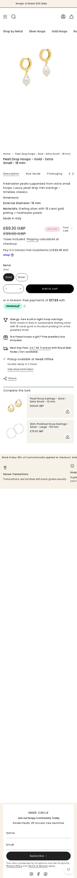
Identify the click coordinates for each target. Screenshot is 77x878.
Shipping (32, 239)
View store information (20, 369)
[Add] (67, 411)
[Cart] (71, 16)
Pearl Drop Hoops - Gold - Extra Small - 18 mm (47, 868)
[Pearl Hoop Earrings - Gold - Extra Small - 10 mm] (15, 406)
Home (6, 153)
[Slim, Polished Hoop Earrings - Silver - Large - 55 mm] (15, 431)
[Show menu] (5, 16)
